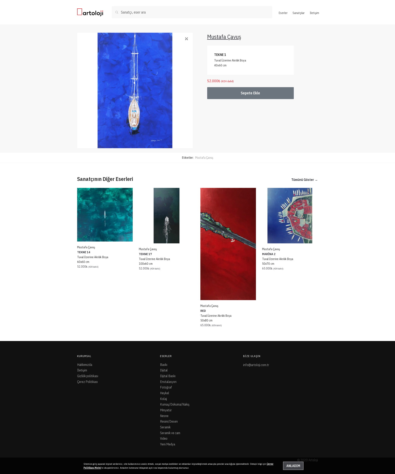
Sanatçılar (299, 13)
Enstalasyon (168, 382)
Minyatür (166, 410)
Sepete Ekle (250, 93)
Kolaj (163, 399)
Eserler (283, 13)
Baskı (163, 365)
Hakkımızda (84, 365)
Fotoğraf (166, 387)
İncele (105, 334)
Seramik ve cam (170, 433)
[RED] (228, 244)
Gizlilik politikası (87, 376)
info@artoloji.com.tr (256, 365)
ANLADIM (293, 466)
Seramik (165, 427)
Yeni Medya (167, 444)
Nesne (164, 416)
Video (163, 438)
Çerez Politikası (87, 382)
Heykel (164, 393)
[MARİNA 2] (290, 215)
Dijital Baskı (167, 376)
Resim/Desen (169, 421)
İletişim (314, 13)
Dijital (164, 370)
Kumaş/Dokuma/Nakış (174, 404)
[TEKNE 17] (166, 215)
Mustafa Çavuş (204, 158)
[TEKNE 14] (105, 215)
